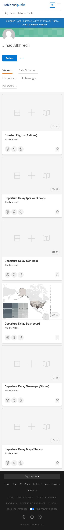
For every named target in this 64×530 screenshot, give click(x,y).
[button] (24, 517)
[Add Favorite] (57, 149)
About (27, 484)
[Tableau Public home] (14, 5)
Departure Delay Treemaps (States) (27, 386)
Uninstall (53, 503)
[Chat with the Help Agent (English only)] (52, 5)
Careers (56, 484)
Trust (7, 484)
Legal (10, 497)
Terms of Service (24, 497)
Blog (14, 484)
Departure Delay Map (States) (24, 449)
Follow (10, 58)
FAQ (20, 484)
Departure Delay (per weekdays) (25, 198)
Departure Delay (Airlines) (21, 261)
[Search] (6, 13)
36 (57, 440)
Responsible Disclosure (32, 503)
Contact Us (32, 490)
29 (57, 126)
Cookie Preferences (17, 509)
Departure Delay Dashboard (22, 323)
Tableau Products (41, 484)
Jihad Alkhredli (11, 139)
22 (57, 315)
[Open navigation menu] (59, 5)
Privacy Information (46, 497)
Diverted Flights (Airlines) (21, 135)
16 (57, 252)
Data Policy (12, 503)
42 (57, 189)
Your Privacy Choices (46, 509)
